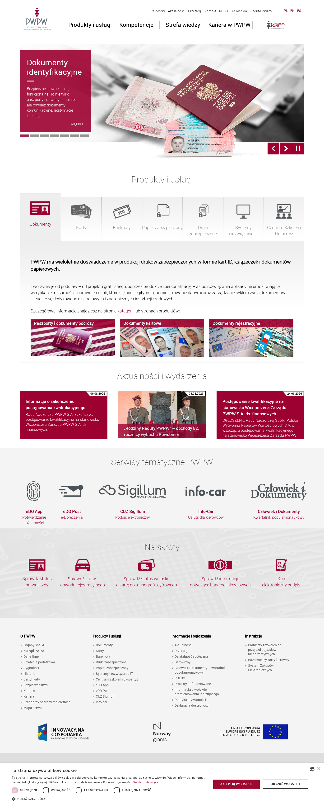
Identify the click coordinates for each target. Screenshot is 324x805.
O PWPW (158, 11)
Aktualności (176, 11)
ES (299, 10)
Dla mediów (239, 11)
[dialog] (162, 784)
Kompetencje (136, 25)
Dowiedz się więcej (146, 782)
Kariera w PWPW (229, 25)
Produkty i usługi (90, 25)
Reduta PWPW (261, 11)
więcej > (77, 123)
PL (286, 10)
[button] (108, 798)
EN (292, 10)
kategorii (125, 311)
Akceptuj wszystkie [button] (236, 784)
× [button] (318, 769)
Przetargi (195, 11)
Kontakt (210, 11)
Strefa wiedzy (183, 25)
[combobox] (312, 769)
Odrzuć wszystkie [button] (286, 784)
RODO (223, 11)
